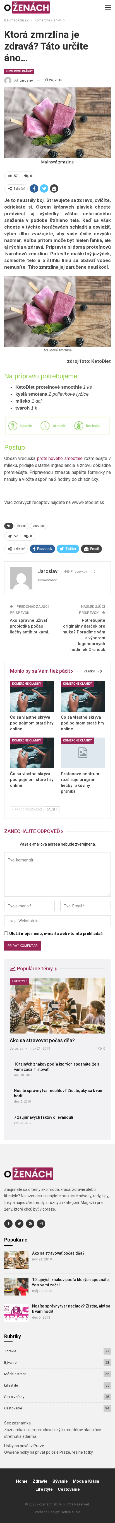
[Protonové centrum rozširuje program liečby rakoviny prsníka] (83, 753)
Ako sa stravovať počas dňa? (42, 1040)
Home (22, 1481)
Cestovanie (13, 1408)
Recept (21, 525)
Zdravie (10, 1351)
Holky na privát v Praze (24, 1446)
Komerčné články (19, 71)
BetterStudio (70, 1512)
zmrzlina (39, 525)
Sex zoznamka (17, 1423)
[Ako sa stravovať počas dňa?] (57, 1006)
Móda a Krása (15, 1374)
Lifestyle (19, 981)
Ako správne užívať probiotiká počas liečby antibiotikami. (29, 626)
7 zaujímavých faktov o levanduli (43, 1117)
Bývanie (10, 1362)
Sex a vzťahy (14, 1397)
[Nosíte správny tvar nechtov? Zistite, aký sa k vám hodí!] (16, 1313)
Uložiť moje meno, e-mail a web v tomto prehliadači (56, 933)
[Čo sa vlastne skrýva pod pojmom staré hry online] (32, 696)
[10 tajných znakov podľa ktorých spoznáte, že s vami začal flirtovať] (16, 1287)
